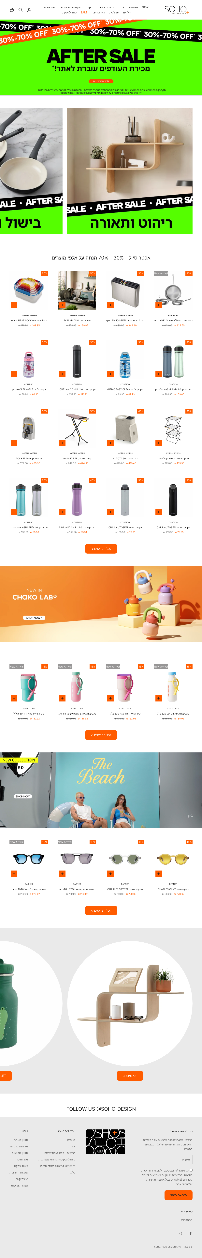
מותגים (133, 7)
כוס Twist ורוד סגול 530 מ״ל (125, 713)
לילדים (127, 12)
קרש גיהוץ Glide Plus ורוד (77, 458)
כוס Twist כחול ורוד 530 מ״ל (28, 713)
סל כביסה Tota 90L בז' (125, 458)
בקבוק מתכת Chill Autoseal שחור (173, 527)
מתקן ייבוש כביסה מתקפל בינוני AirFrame (173, 459)
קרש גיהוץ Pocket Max (29, 458)
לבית (122, 7)
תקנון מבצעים (20, 1153)
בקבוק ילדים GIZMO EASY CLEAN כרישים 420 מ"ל (125, 389)
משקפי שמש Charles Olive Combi (173, 889)
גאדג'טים (113, 12)
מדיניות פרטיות (19, 1146)
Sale (84, 12)
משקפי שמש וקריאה (70, 7)
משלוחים (22, 1159)
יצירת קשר (22, 1179)
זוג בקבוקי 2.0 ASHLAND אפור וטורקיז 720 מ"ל (28, 527)
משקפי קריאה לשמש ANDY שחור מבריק (29, 889)
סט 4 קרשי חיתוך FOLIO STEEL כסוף (125, 320)
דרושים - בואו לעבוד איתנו (59, 1153)
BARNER (173, 884)
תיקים (90, 7)
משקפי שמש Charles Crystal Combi (125, 889)
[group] (101, 57)
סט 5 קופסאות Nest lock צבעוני (29, 320)
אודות (71, 1146)
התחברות (187, 1219)
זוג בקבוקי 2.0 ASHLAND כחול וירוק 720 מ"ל (173, 389)
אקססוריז (49, 7)
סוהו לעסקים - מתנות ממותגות (56, 1159)
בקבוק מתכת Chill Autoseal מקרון (125, 527)
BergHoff (173, 315)
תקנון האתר (21, 1139)
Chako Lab (173, 708)
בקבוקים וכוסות (106, 7)
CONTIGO (173, 384)
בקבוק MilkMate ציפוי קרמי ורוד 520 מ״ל (77, 714)
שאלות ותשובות (18, 1172)
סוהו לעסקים (69, 12)
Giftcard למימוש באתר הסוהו (57, 1166)
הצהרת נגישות (19, 1185)
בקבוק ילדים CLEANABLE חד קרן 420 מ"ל (29, 389)
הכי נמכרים (130, 1076)
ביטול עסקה (21, 1166)
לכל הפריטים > (101, 549)
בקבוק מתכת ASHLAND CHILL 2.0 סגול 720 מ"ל (77, 527)
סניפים (71, 1139)
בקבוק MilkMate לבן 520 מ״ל (173, 713)
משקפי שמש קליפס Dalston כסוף (77, 889)
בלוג (72, 1172)
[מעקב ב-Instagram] (180, 1233)
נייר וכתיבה (98, 12)
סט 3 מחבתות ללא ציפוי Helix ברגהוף (173, 320)
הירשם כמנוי (178, 1195)
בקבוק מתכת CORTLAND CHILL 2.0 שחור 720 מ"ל (77, 389)
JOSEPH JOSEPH (125, 315)
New (145, 7)
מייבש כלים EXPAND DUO (77, 320)
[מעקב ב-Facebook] (191, 1233)
